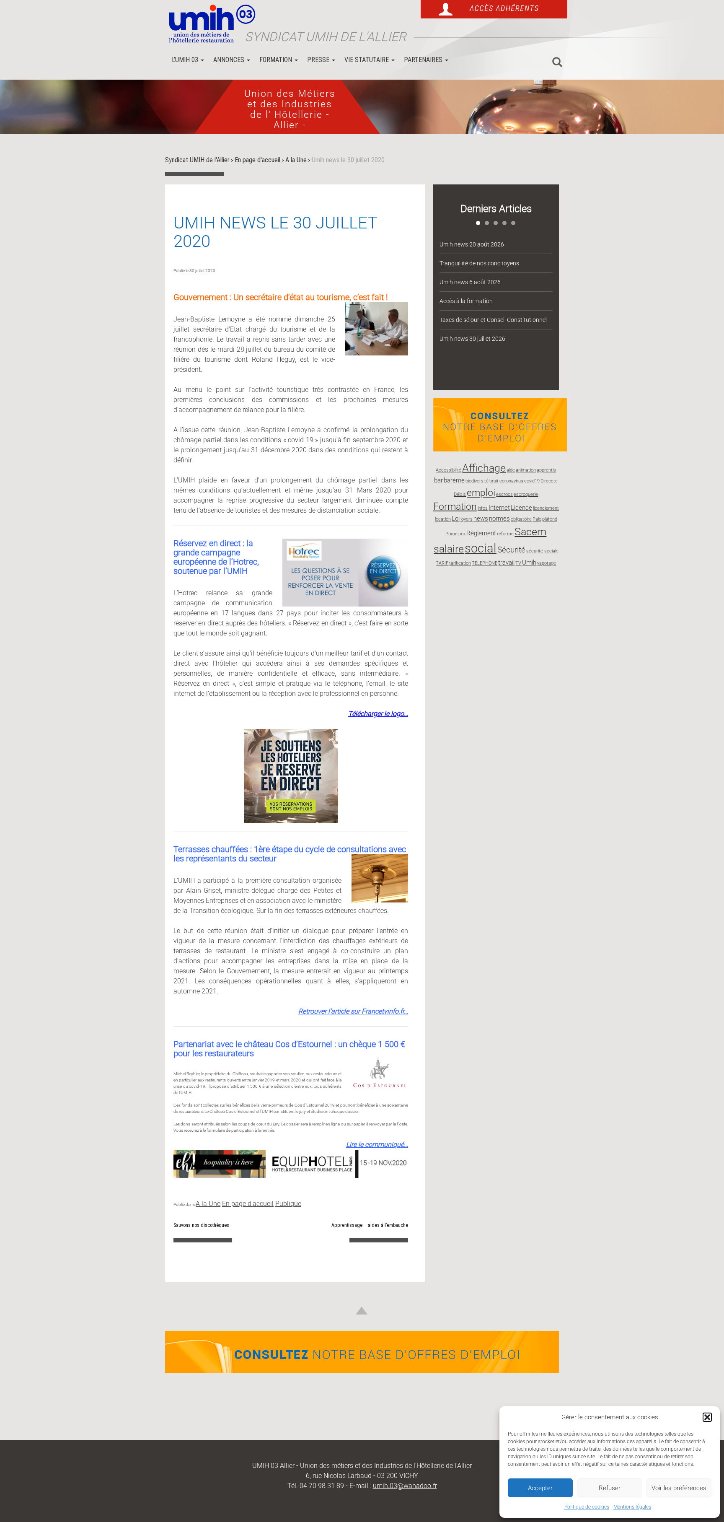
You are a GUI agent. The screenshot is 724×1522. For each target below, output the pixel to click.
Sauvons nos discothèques (201, 1225)
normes (499, 518)
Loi (456, 518)
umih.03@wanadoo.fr (405, 1486)
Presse (319, 60)
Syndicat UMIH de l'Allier (325, 36)
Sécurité (511, 550)
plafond (549, 519)
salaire (449, 548)
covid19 (532, 481)
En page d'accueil (248, 1204)
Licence (521, 507)
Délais (460, 494)
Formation (276, 60)
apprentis (546, 470)
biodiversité (477, 481)
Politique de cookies (586, 1507)
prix (461, 534)
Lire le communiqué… (377, 1145)
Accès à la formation (466, 301)
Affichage (484, 468)
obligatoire (521, 519)
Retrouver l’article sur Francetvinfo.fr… (353, 1011)
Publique (288, 1204)
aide (511, 470)
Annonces (229, 60)
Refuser (610, 1488)
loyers (466, 519)
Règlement (481, 533)
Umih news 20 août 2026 (472, 244)
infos (483, 508)
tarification (460, 563)
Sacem (530, 531)
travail (506, 562)
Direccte (549, 481)
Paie (537, 519)
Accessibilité (448, 470)
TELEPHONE (484, 563)
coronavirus (511, 481)
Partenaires (424, 60)
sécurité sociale (542, 551)
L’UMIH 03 (186, 60)
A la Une (208, 1204)
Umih (529, 562)
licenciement (546, 508)
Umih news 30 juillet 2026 (472, 338)
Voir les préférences (679, 1488)
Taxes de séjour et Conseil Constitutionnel (493, 319)
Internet (499, 507)
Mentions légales (632, 1507)
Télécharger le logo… (378, 714)
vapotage (546, 563)
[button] (707, 1417)
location (443, 519)
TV (518, 563)
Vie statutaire (367, 60)
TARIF (442, 563)
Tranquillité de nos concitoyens (479, 263)
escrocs (504, 494)
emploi (481, 492)
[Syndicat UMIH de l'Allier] (209, 24)
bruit (494, 481)
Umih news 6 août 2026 (470, 282)
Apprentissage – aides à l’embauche (369, 1225)
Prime (451, 534)
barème (454, 480)
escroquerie (526, 494)
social (480, 548)
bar (438, 480)
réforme (505, 534)
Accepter (540, 1488)
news (480, 518)
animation (526, 470)
